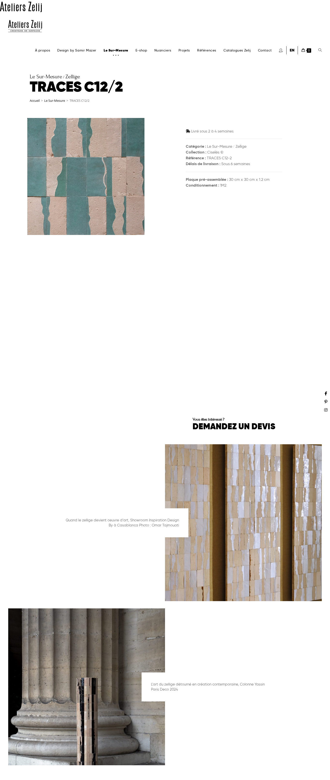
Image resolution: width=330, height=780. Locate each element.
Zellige (241, 146)
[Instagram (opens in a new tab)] (326, 410)
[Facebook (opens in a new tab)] (326, 393)
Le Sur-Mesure (54, 100)
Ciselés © (215, 152)
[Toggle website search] (320, 50)
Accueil (35, 100)
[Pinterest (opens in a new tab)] (326, 402)
